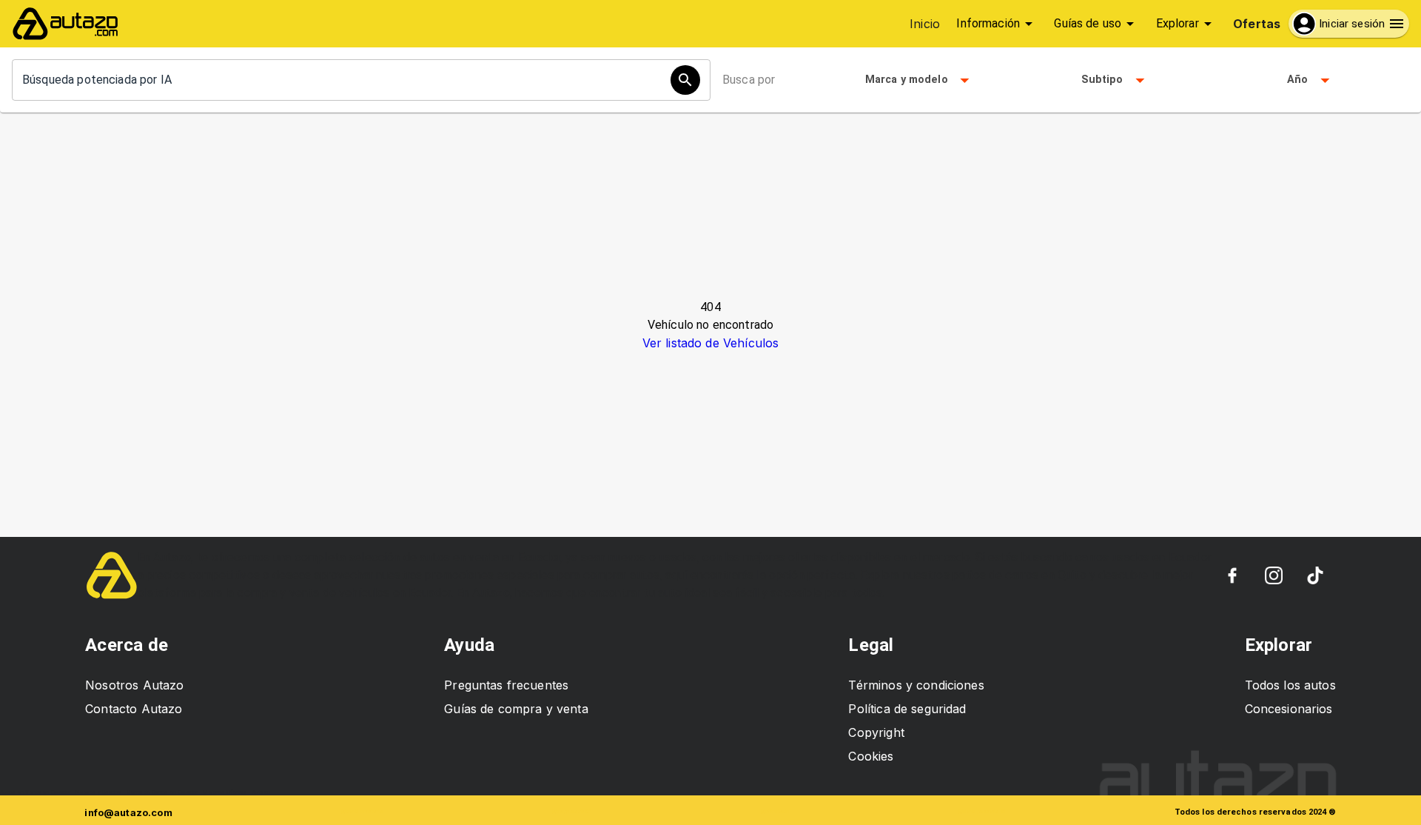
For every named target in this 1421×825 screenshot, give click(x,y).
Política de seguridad (907, 708)
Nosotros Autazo (134, 685)
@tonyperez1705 (571, 812)
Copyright (876, 732)
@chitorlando (775, 812)
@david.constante (361, 812)
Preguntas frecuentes (506, 685)
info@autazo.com (128, 812)
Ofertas (1256, 23)
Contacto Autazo (133, 708)
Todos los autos (1290, 685)
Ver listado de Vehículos (710, 342)
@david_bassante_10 (981, 812)
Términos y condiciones (916, 685)
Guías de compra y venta (516, 708)
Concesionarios (1289, 708)
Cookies (870, 756)
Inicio (925, 23)
